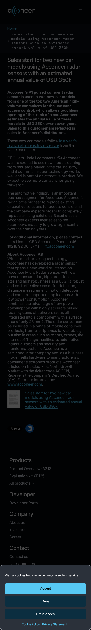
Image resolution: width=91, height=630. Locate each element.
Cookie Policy (31, 624)
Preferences (45, 614)
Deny (46, 601)
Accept (45, 588)
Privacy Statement (54, 624)
